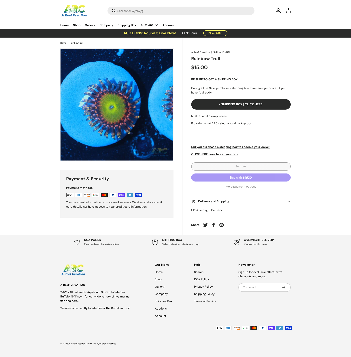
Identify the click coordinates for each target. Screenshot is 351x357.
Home (64, 25)
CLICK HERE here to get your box (214, 154)
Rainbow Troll (77, 43)
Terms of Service (205, 301)
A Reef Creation (200, 52)
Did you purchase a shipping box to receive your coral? (230, 147)
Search (198, 272)
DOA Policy (201, 279)
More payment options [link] (241, 186)
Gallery (90, 25)
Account (169, 25)
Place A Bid (215, 33)
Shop (76, 25)
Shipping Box (127, 25)
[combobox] (180, 11)
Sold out (241, 166)
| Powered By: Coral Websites (101, 343)
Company (106, 25)
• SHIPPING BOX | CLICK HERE (241, 104)
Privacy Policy (203, 287)
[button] (288, 11)
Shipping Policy (204, 294)
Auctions (147, 25)
